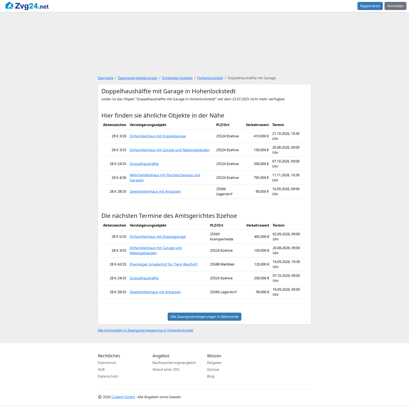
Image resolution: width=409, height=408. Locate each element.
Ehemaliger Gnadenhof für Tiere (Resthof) (164, 264)
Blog (210, 376)
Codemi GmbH (123, 397)
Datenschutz (108, 376)
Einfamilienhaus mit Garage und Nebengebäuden (170, 150)
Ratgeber (214, 362)
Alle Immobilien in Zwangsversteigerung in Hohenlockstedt (145, 330)
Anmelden (395, 6)
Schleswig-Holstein (177, 78)
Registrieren (370, 6)
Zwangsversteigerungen (137, 78)
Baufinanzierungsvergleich (174, 362)
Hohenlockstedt (210, 78)
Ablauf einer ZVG (166, 369)
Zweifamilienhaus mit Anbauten (155, 191)
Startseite (105, 78)
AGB (101, 369)
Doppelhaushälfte (144, 163)
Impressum (107, 362)
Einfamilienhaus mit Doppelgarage (158, 136)
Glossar (213, 369)
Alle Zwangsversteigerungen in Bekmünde (204, 316)
